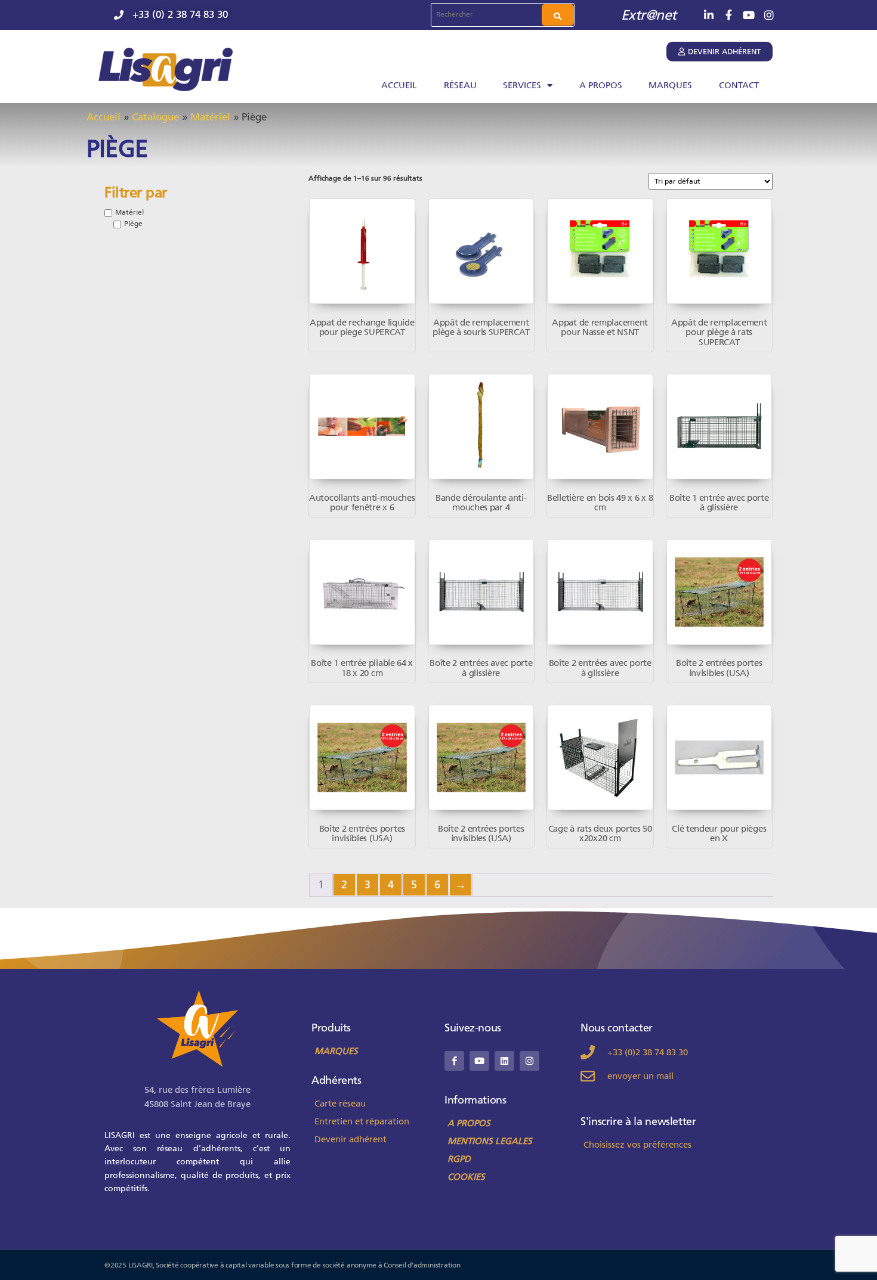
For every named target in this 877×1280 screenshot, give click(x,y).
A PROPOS (600, 85)
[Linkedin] (504, 1061)
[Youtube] (479, 1061)
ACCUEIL (399, 85)
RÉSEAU (460, 85)
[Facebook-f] (454, 1061)
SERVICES (522, 85)
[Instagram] (529, 1061)
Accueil (104, 117)
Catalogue (155, 117)
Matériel (210, 117)
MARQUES (670, 85)
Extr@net (649, 15)
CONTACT (739, 85)
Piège (133, 223)
